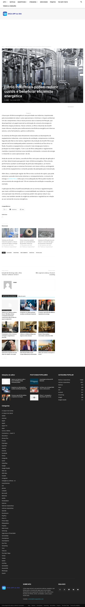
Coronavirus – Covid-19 (8, 433)
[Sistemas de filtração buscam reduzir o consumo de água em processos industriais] (46, 233)
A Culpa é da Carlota (7, 411)
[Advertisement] (42, 32)
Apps (4, 2)
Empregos (4, 443)
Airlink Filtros (13, 179)
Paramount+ (5, 513)
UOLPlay (4, 563)
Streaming (32, 2)
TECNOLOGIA (39, 252)
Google (4, 465)
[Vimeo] (69, 589)
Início (3, 46)
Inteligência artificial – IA (8, 481)
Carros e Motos (6, 431)
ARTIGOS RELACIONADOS (9, 296)
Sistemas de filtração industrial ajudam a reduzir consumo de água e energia (9, 241)
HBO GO (4, 471)
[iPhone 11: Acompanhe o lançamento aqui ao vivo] (34, 397)
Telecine (4, 551)
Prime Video (5, 521)
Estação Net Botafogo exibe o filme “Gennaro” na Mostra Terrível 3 (12, 273)
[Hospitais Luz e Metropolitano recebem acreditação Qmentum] (28, 305)
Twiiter (4, 558)
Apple (3, 421)
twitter (3, 561)
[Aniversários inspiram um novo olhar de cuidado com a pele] (10, 345)
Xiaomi (4, 573)
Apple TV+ (4, 425)
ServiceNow (44, 2)
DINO (7, 100)
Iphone (4, 488)
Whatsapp (4, 571)
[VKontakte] (73, 589)
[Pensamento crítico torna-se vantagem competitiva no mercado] (10, 327)
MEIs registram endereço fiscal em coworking (45, 273)
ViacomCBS (5, 568)
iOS (3, 485)
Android (4, 418)
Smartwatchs (5, 541)
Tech (3, 548)
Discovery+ (5, 435)
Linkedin (4, 491)
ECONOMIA (9, 252)
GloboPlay (4, 463)
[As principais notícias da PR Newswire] (34, 381)
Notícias (12, 2)
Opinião (4, 511)
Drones (4, 441)
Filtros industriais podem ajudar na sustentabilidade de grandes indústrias (27, 241)
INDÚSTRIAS (16, 252)
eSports (4, 448)
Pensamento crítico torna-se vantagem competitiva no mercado (9, 336)
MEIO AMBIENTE (24, 252)
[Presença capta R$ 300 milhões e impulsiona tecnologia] (46, 305)
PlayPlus (4, 515)
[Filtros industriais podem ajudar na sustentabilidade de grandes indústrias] (28, 233)
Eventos (4, 451)
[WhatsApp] (15, 107)
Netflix (3, 498)
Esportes (4, 445)
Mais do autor (22, 296)
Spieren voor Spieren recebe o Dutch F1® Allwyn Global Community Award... (18, 381)
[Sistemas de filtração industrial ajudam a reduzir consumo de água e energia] (10, 233)
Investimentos (6, 483)
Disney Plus (5, 438)
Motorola (4, 495)
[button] (81, 2)
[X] (7, 107)
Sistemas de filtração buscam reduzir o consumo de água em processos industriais (46, 241)
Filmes (3, 455)
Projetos (53, 2)
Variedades (5, 565)
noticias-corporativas (7, 508)
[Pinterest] (11, 107)
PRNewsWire (5, 523)
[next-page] (5, 358)
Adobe (3, 415)
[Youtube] (78, 589)
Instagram (4, 478)
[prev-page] (3, 358)
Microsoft (4, 493)
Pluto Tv (4, 518)
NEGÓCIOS (31, 252)
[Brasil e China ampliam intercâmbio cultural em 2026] (46, 327)
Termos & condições (9, 6)
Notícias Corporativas (11, 46)
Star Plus (4, 543)
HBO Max (4, 473)
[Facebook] (3, 107)
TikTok (3, 555)
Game (3, 461)
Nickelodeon (5, 501)
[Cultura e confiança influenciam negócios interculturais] (28, 327)
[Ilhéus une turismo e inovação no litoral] (46, 345)
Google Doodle (6, 468)
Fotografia (4, 458)
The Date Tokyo (63, 2)
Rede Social (5, 528)
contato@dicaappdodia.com (35, 599)
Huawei (4, 475)
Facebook (4, 453)
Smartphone (22, 2)
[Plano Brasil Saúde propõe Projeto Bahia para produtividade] (28, 345)
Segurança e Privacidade (9, 533)
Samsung (4, 531)
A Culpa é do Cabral (7, 413)
